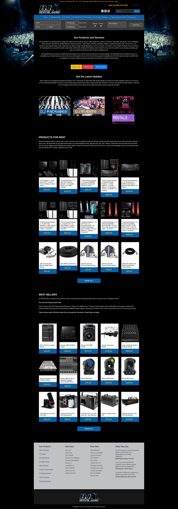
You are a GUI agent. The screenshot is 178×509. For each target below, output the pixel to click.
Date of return (82, 27)
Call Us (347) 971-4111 (118, 5)
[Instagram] (108, 12)
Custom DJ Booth (95, 455)
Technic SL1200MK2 (96, 453)
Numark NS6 (94, 475)
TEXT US (88, 67)
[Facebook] (105, 12)
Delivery (95, 23)
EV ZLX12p (93, 460)
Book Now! (101, 67)
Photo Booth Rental (45, 481)
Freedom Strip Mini (96, 470)
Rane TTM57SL (70, 468)
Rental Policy (136, 5)
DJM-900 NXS (94, 450)
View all (89, 281)
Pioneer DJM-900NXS (72, 460)
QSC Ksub (68, 453)
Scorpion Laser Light (96, 468)
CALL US (76, 67)
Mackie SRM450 (95, 473)
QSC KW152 (94, 458)
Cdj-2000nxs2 (69, 465)
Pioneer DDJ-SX (95, 463)
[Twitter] (102, 12)
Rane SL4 (68, 463)
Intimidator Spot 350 (96, 465)
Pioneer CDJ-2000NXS (72, 458)
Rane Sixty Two (70, 470)
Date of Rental (82, 23)
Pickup (101, 23)
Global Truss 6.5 (70, 473)
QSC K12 (68, 450)
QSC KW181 (69, 455)
